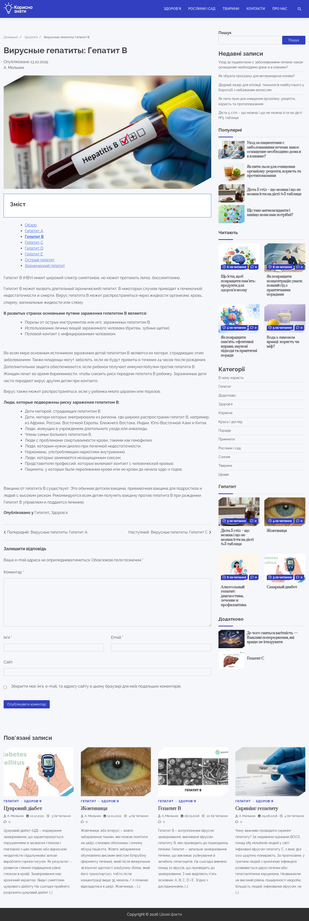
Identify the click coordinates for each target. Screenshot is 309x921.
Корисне (225, 413)
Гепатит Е (34, 254)
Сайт (8, 662)
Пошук (225, 32)
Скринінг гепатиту (256, 808)
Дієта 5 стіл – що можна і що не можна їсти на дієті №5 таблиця (274, 192)
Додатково (227, 395)
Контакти (255, 9)
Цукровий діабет (23, 808)
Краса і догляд (230, 422)
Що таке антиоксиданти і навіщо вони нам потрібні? (270, 212)
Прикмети (226, 439)
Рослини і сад (201, 9)
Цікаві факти (170, 914)
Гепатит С (34, 242)
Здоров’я (172, 9)
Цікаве (223, 474)
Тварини (231, 9)
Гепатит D (34, 248)
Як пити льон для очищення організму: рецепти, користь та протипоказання (274, 171)
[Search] (299, 9)
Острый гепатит (40, 260)
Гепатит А (34, 231)
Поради (224, 430)
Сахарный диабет (282, 587)
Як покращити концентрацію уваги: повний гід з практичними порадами (285, 285)
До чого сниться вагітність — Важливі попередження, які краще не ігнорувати (272, 637)
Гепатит (42, 512)
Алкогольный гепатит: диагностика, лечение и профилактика (233, 596)
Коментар (14, 572)
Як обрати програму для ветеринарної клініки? (256, 76)
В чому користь (231, 378)
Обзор (31, 225)
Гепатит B (169, 808)
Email (117, 637)
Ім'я (8, 637)
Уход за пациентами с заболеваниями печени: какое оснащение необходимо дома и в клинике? (274, 150)
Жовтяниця (277, 530)
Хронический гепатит (45, 265)
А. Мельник (15, 816)
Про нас (279, 9)
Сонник (224, 457)
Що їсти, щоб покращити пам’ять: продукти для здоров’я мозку (238, 283)
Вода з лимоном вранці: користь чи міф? (283, 342)
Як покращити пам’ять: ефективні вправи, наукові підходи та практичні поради (239, 346)
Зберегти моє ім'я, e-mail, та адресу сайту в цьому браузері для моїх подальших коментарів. (96, 686)
